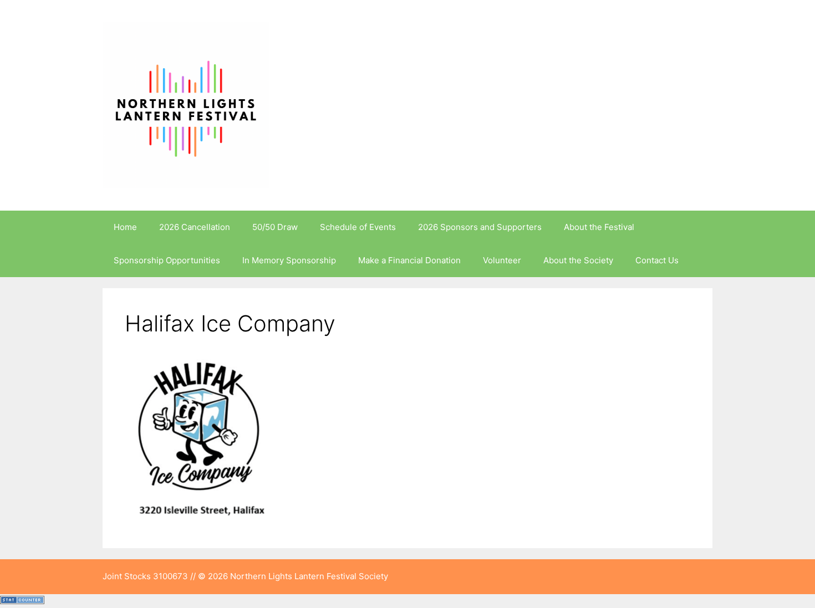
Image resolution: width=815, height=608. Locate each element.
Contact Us (657, 260)
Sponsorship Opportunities (167, 260)
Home (125, 227)
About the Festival (599, 227)
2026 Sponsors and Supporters (480, 227)
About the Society (578, 260)
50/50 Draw (275, 227)
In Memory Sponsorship (289, 260)
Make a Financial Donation (409, 260)
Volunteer (502, 260)
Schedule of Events (358, 227)
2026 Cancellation (194, 227)
